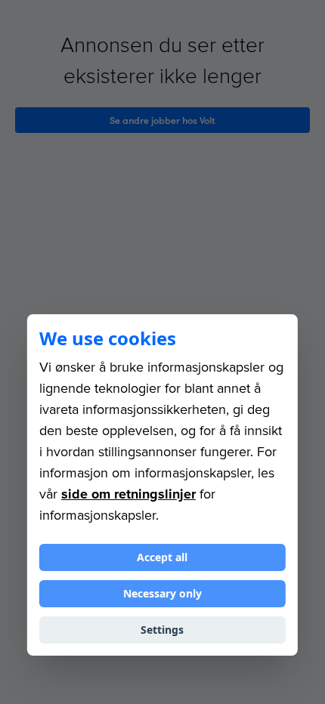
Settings (162, 629)
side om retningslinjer (128, 494)
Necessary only (162, 593)
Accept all (162, 557)
